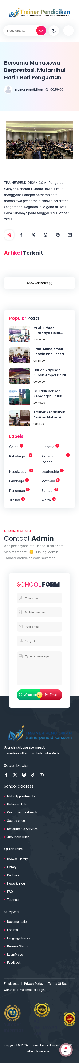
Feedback (13, 963)
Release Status (17, 946)
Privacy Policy (33, 984)
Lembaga (18, 481)
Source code (16, 821)
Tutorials (13, 900)
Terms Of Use (57, 984)
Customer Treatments (22, 812)
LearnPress (15, 954)
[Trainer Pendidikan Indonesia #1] (39, 12)
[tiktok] (33, 774)
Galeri (16, 446)
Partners (13, 875)
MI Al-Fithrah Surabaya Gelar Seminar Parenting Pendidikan (49, 331)
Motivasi (49, 481)
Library (11, 867)
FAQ (10, 892)
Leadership (51, 471)
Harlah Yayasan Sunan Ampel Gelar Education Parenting (50, 373)
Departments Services (22, 829)
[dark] (53, 30)
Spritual (49, 490)
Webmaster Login (32, 990)
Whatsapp (31, 695)
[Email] (70, 235)
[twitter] (33, 235)
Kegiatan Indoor (55, 459)
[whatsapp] (46, 235)
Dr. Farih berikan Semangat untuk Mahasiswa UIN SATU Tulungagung (50, 394)
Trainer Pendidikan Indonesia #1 (51, 1045)
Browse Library (17, 859)
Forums (12, 930)
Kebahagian (20, 456)
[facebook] (21, 235)
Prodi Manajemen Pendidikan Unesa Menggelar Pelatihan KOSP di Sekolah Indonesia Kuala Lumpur (51, 352)
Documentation (17, 922)
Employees (11, 984)
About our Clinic (18, 837)
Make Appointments (21, 796)
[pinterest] (58, 235)
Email (53, 695)
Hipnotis (49, 446)
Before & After (17, 804)
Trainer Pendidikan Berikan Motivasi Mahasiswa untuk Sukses (49, 415)
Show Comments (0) (39, 283)
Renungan (18, 490)
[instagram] (24, 774)
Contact (9, 990)
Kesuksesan (20, 471)
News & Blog (16, 883)
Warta (48, 500)
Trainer (16, 500)
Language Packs (18, 938)
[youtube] (41, 774)
